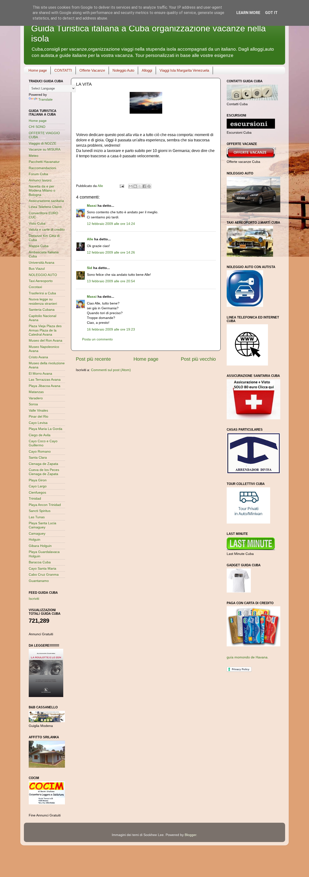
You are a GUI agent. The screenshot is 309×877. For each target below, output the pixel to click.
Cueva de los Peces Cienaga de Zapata (44, 472)
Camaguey (37, 533)
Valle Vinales (38, 410)
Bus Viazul (37, 268)
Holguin (34, 539)
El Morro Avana (40, 373)
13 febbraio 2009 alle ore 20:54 (111, 281)
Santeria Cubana (42, 309)
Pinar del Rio (38, 416)
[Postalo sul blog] (135, 186)
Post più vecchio (198, 359)
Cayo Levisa (38, 423)
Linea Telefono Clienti (45, 207)
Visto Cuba (37, 223)
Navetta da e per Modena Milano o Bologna (42, 190)
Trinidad (35, 498)
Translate (45, 99)
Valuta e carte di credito (47, 229)
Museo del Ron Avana (45, 340)
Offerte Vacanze (92, 70)
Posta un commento (97, 339)
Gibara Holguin (40, 546)
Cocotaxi (35, 287)
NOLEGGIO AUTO (43, 275)
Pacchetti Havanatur (44, 162)
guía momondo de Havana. (247, 657)
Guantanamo (39, 581)
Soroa (33, 404)
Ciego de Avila (39, 435)
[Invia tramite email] (130, 186)
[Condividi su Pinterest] (149, 186)
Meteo (33, 156)
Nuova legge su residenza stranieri (43, 301)
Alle (90, 239)
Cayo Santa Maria (42, 568)
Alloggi (147, 70)
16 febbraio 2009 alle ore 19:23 (111, 329)
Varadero (36, 398)
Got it (271, 12)
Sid (89, 268)
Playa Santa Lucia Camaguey (42, 525)
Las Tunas (37, 517)
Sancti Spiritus (39, 511)
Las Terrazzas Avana (45, 379)
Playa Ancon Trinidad (45, 505)
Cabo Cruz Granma (44, 574)
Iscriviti (34, 599)
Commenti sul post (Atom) (111, 370)
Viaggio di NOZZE (42, 143)
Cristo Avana (38, 357)
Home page (37, 70)
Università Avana (41, 262)
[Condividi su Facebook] (144, 186)
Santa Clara (38, 457)
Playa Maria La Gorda (45, 429)
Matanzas (36, 392)
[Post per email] (121, 186)
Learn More (248, 12)
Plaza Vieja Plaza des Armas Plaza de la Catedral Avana (45, 330)
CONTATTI (63, 70)
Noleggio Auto (123, 70)
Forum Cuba (38, 174)
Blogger (190, 835)
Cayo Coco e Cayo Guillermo (43, 443)
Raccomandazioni (42, 168)
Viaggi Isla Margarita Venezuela (184, 70)
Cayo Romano (40, 451)
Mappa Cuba (39, 246)
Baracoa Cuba (40, 562)
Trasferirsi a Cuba (42, 293)
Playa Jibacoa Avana (44, 386)
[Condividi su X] (139, 186)
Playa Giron (38, 480)
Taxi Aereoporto (41, 281)
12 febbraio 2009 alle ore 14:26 (111, 252)
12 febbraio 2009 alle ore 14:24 (111, 224)
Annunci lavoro (40, 180)
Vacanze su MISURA (44, 149)
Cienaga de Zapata (43, 464)
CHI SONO (37, 127)
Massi (92, 205)
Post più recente (93, 359)
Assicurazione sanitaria (46, 201)
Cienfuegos (37, 492)
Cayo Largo (38, 486)
